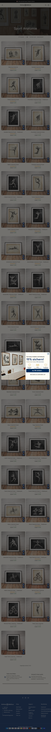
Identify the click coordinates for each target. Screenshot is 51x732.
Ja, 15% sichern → (37, 370)
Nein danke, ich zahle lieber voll (37, 374)
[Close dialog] (48, 354)
